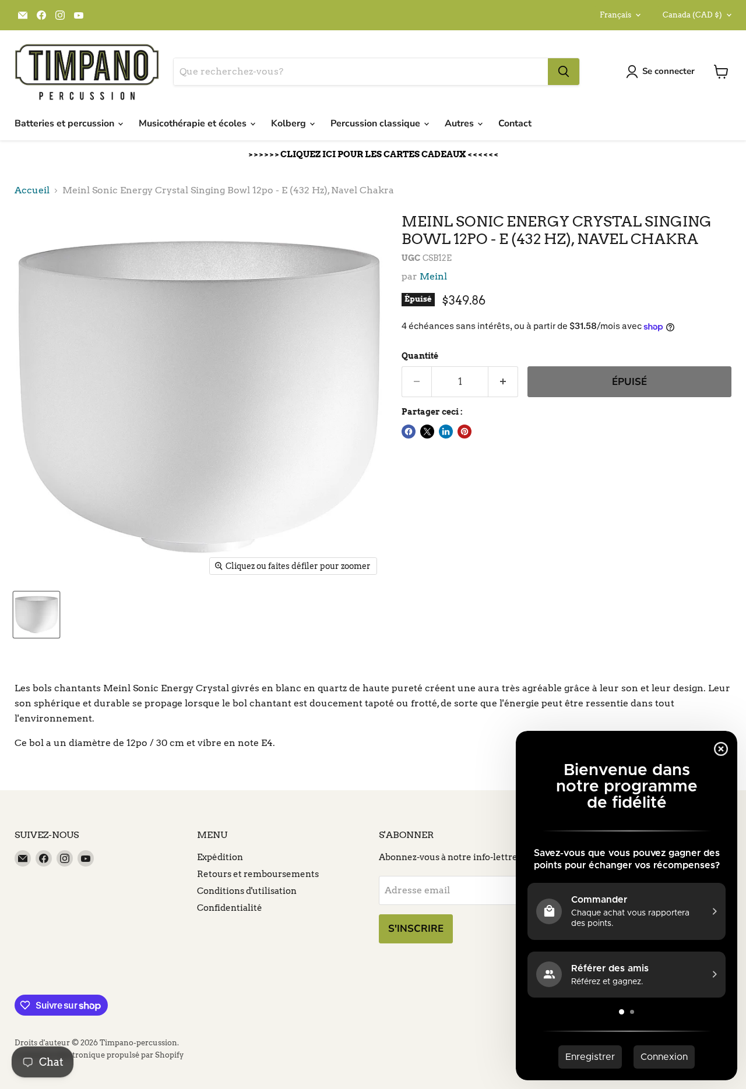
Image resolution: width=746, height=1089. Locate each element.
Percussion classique (376, 123)
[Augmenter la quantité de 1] (503, 382)
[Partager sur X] (427, 432)
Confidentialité (229, 908)
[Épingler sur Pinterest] (464, 432)
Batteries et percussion (66, 123)
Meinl (433, 276)
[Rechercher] (563, 71)
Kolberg (289, 123)
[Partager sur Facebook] (409, 432)
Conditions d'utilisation (247, 891)
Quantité (420, 355)
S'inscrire (416, 928)
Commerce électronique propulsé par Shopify (99, 1055)
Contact (515, 123)
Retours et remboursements (258, 874)
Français (615, 14)
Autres (460, 123)
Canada (692, 14)
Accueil (32, 190)
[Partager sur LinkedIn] (446, 432)
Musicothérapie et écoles (194, 123)
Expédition (220, 857)
